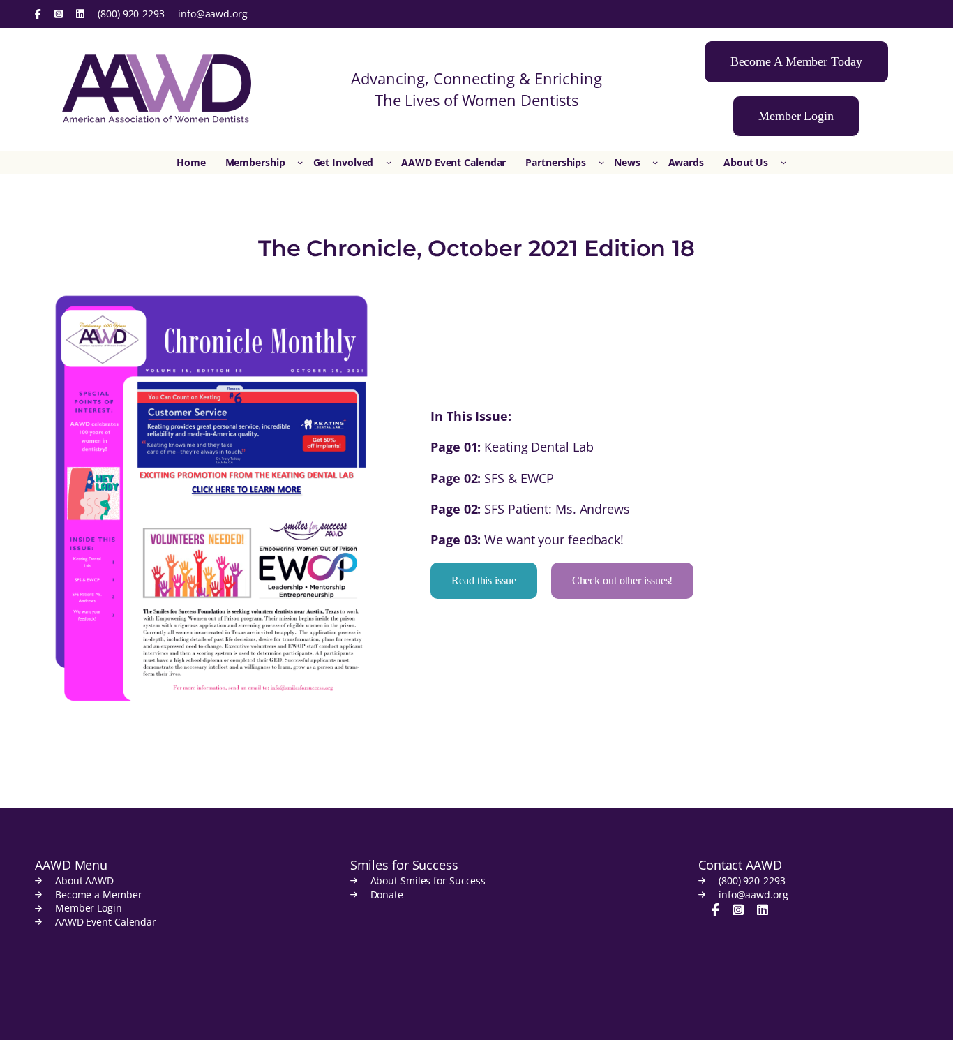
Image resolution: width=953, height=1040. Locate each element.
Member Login (88, 907)
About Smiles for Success (428, 880)
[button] (796, 61)
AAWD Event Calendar (105, 921)
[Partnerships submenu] (601, 162)
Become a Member (98, 894)
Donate (386, 894)
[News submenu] (655, 162)
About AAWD (84, 880)
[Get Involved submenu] (388, 162)
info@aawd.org (213, 13)
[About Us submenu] (783, 162)
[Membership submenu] (300, 162)
